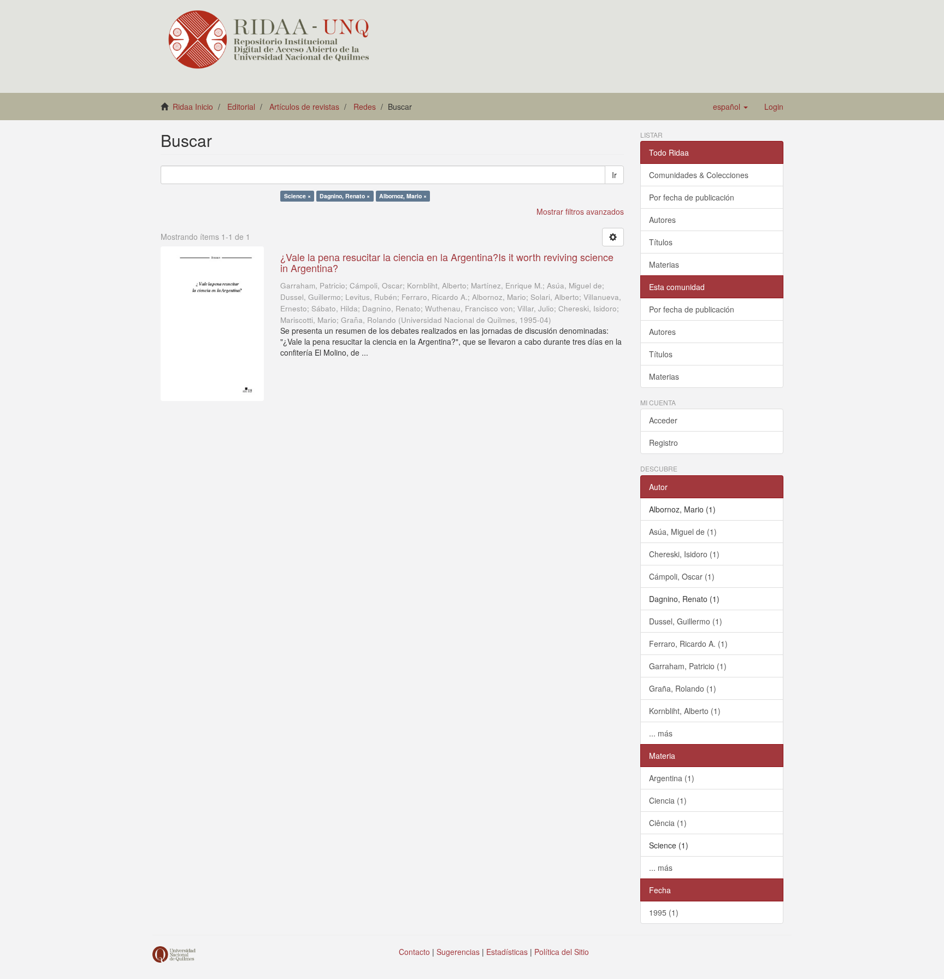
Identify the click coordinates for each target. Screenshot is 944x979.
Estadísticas (507, 951)
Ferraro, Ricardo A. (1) (688, 643)
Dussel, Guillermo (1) (685, 621)
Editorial (241, 106)
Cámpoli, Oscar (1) (682, 576)
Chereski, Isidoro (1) (684, 554)
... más (660, 733)
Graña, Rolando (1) (682, 688)
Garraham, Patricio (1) (688, 665)
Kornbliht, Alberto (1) (685, 710)
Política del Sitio (561, 951)
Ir (614, 174)
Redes (364, 106)
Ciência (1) (668, 822)
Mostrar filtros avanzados (580, 211)
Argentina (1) (671, 777)
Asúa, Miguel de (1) (683, 531)
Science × (297, 196)
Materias (664, 264)
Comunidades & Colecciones (698, 174)
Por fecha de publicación (691, 197)
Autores (662, 219)
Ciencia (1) (668, 800)
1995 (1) (663, 912)
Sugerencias (458, 951)
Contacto (414, 951)
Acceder (663, 420)
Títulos (660, 242)
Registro (663, 442)
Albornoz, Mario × (403, 196)
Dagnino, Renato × (345, 196)
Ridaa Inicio (193, 106)
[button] (730, 106)
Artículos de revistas (304, 106)
